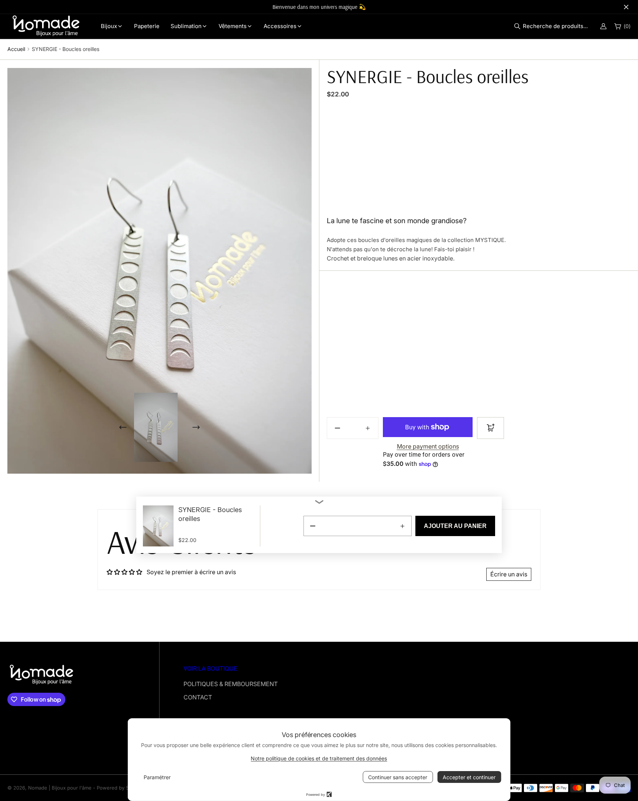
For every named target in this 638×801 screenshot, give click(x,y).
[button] (552, 26)
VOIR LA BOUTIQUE (210, 668)
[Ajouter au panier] (490, 428)
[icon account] (603, 26)
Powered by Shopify (120, 788)
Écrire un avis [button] (508, 574)
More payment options (428, 446)
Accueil (16, 49)
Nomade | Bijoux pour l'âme (60, 788)
